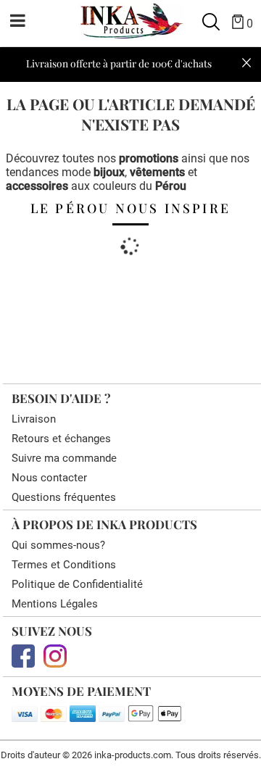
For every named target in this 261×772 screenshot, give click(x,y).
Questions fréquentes (64, 497)
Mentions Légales (55, 603)
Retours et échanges (61, 438)
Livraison (34, 419)
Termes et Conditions (64, 564)
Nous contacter (49, 477)
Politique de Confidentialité (77, 584)
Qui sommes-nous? (58, 545)
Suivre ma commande (64, 458)
